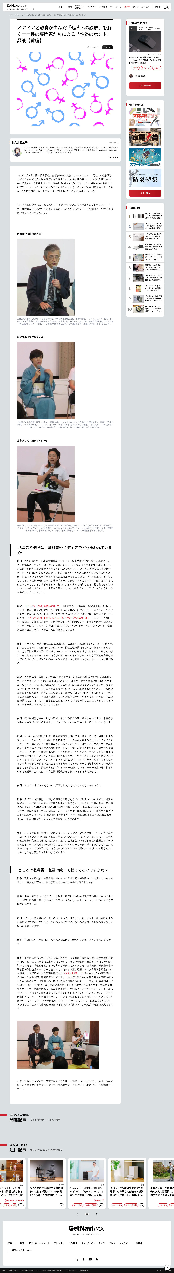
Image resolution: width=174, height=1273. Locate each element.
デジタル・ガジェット (79, 7)
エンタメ (145, 7)
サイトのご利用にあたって (11, 1270)
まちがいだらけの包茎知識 (41, 606)
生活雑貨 (103, 7)
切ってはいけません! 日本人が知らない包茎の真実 (56, 618)
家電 (70, 7)
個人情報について (27, 1270)
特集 (61, 7)
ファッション (115, 7)
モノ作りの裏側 (149, 28)
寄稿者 (157, 7)
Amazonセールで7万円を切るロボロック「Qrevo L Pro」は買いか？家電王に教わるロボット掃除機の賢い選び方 (46, 1192)
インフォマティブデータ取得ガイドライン (49, 1270)
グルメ (135, 7)
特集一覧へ (145, 193)
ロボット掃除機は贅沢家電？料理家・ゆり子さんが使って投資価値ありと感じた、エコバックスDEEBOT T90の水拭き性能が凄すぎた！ (87, 1192)
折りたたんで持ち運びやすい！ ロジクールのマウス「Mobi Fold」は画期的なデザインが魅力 (145, 60)
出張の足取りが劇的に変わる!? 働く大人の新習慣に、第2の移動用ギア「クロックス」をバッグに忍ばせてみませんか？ (127, 1192)
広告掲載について (71, 1270)
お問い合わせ (84, 1270)
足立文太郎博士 (71, 973)
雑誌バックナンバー (21, 1250)
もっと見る (113, 157)
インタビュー (141, 28)
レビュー (133, 28)
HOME (12, 15)
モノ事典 (157, 28)
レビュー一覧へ (145, 85)
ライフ (127, 7)
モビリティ (92, 7)
